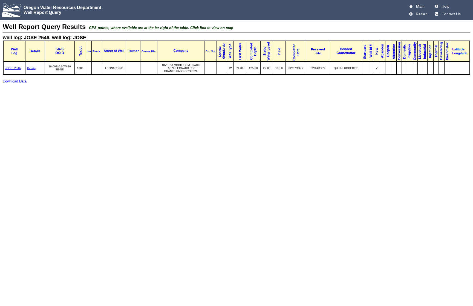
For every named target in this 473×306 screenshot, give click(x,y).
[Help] (436, 6)
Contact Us (450, 14)
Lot (89, 51)
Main (419, 6)
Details (31, 68)
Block (96, 51)
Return (421, 14)
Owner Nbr (149, 51)
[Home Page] (411, 6)
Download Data (15, 81)
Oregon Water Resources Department (62, 7)
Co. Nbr (210, 51)
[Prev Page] (411, 14)
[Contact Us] (436, 14)
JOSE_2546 (13, 68)
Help (444, 6)
